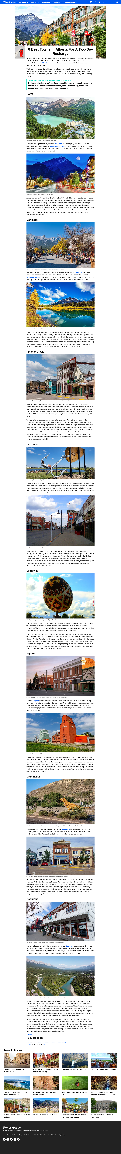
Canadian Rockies (33, 277)
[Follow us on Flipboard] (4, 1139)
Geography (46, 2)
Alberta (45, 63)
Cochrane (69, 946)
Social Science (71, 2)
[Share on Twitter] (34, 1038)
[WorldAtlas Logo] (10, 2)
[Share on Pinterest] (38, 1038)
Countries (35, 2)
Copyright (22, 1135)
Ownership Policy (60, 1135)
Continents (23, 2)
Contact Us (10, 1135)
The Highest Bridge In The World (74, 1069)
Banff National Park (57, 146)
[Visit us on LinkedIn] (18, 1139)
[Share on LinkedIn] (41, 1038)
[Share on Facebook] (31, 1038)
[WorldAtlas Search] (117, 2)
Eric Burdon (29, 1044)
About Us (28, 1135)
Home (4, 1135)
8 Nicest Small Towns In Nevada (45, 1115)
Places (43, 1044)
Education (58, 2)
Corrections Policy (49, 1135)
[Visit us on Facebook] (7, 1139)
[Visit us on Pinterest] (15, 1139)
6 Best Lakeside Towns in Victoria (103, 1069)
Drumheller (66, 829)
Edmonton (58, 144)
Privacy (16, 1135)
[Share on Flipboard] (27, 1038)
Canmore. (78, 272)
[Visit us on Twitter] (11, 1139)
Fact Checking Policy (37, 1135)
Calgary (36, 701)
